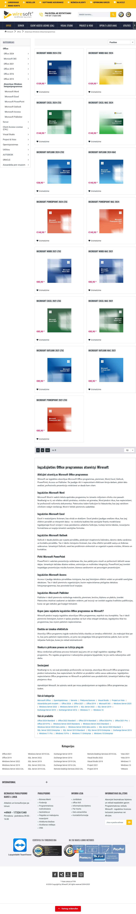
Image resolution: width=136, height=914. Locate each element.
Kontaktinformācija (80, 815)
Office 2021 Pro (121, 721)
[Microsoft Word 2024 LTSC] (59, 72)
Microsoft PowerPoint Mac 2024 (103, 201)
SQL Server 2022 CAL (37, 765)
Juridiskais (77, 799)
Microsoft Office (44, 700)
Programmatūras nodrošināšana (46, 807)
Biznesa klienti (45, 799)
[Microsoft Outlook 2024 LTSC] (59, 172)
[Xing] (61, 874)
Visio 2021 (125, 754)
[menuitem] (100, 2)
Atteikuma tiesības (46, 822)
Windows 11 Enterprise (81, 733)
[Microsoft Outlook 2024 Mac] (111, 172)
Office (5, 48)
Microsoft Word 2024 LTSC (49, 53)
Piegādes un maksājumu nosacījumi (49, 817)
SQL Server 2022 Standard (110, 727)
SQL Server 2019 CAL (37, 769)
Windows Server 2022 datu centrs (82, 727)
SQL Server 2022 (88, 707)
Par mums (77, 809)
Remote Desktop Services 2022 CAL (68, 769)
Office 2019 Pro (43, 724)
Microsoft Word (12, 91)
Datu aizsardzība (80, 812)
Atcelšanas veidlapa (47, 825)
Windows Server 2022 (48, 707)
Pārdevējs (43, 803)
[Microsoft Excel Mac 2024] (111, 122)
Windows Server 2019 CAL (39, 754)
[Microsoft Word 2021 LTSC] (59, 271)
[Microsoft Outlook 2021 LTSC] (59, 370)
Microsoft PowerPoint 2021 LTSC (52, 400)
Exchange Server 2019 (46, 710)
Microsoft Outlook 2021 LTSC (50, 350)
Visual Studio (9, 134)
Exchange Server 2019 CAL (65, 761)
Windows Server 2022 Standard (96, 724)
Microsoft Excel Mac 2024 (100, 102)
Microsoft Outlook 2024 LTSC (50, 152)
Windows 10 (98, 710)
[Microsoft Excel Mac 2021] (111, 320)
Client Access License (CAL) (13, 128)
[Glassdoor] (68, 874)
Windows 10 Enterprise (103, 733)
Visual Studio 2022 (95, 758)
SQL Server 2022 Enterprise (48, 730)
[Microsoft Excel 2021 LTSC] (59, 320)
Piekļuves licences (87, 700)
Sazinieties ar (44, 812)
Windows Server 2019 (69, 707)
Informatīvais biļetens (82, 806)
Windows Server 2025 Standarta (66, 724)
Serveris (74, 700)
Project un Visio (118, 700)
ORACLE (6, 160)
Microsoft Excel (12, 96)
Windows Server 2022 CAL (13, 769)
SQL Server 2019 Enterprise (99, 730)
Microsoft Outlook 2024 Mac (102, 152)
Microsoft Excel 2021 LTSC (49, 301)
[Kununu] (74, 874)
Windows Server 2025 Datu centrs (51, 727)
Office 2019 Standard (87, 721)
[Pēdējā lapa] (47, 450)
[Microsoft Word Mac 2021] (111, 271)
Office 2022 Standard (67, 721)
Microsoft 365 (10, 59)
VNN (41, 828)
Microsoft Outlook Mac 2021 (102, 350)
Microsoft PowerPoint (14, 101)
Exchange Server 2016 (68, 710)
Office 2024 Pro (105, 721)
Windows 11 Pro (46, 733)
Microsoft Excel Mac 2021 (100, 301)
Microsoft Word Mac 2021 (100, 251)
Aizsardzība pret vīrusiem (14, 165)
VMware (124, 769)
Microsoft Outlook (13, 107)
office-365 (77, 803)
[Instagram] (81, 874)
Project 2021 (92, 765)
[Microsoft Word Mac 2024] (111, 72)
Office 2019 (9, 69)
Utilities (6, 149)
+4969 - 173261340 (15, 812)
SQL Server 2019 (104, 707)
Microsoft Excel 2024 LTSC (49, 102)
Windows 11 (85, 710)
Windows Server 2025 (122, 703)
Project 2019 (92, 769)
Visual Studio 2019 (95, 761)
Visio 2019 (125, 758)
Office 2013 (9, 79)
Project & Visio (9, 139)
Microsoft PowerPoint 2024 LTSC (52, 201)
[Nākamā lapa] (42, 450)
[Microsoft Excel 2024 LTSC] (59, 122)
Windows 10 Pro (62, 733)
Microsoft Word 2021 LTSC (49, 251)
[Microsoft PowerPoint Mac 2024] (111, 221)
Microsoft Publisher (13, 117)
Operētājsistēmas (10, 144)
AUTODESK (8, 155)
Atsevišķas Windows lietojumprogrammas (13, 85)
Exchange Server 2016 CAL (65, 765)
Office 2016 (9, 74)
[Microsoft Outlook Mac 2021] (111, 370)
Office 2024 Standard (46, 721)
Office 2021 (9, 64)
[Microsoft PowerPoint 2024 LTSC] (59, 221)
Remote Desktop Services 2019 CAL (102, 754)
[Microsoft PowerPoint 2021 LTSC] (59, 420)
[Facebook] (55, 874)
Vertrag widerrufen (69, 908)
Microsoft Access (13, 112)
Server (5, 122)
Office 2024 (9, 54)
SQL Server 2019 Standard (74, 730)
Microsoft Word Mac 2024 (100, 53)
